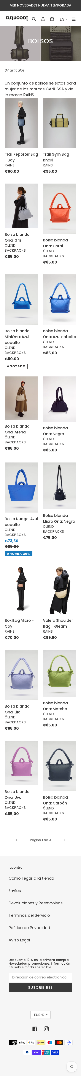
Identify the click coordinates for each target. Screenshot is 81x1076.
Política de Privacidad (29, 927)
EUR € (39, 1014)
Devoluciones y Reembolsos (36, 903)
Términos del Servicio (29, 915)
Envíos (15, 890)
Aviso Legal (19, 940)
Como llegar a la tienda (31, 878)
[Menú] (73, 18)
